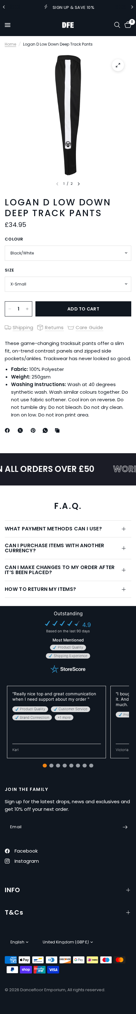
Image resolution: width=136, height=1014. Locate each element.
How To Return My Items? (40, 589)
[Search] (117, 25)
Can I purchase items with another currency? (54, 548)
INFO (12, 890)
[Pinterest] (34, 430)
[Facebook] (8, 430)
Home (10, 44)
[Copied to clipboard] (58, 430)
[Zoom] (118, 65)
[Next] (78, 183)
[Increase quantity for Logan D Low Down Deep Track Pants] (27, 309)
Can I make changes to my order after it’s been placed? (60, 570)
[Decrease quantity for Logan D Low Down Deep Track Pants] (10, 309)
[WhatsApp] (46, 430)
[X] (21, 430)
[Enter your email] (125, 827)
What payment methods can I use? (53, 528)
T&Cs (14, 912)
